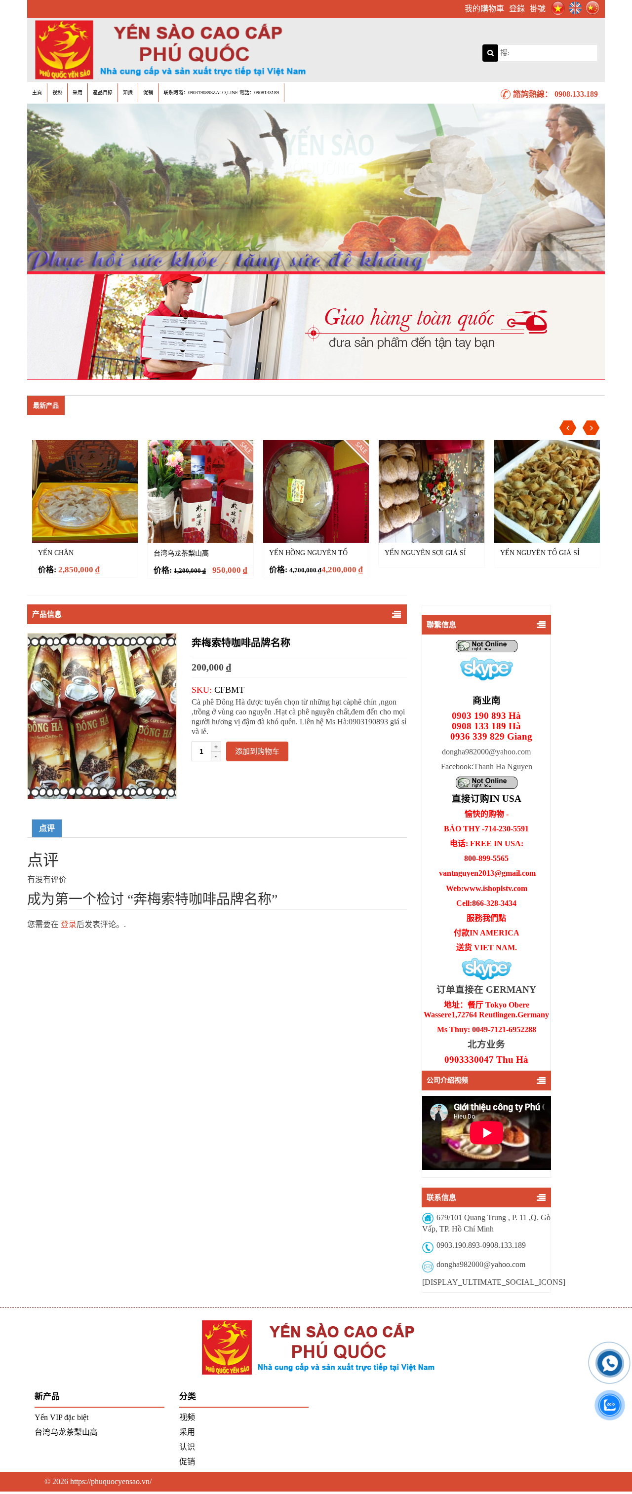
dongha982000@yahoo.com (486, 751)
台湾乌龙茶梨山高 (65, 553)
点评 (47, 828)
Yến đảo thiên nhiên (539, 553)
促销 (148, 92)
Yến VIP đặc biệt (61, 1417)
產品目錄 (103, 92)
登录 (69, 924)
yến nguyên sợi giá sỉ (310, 553)
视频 (57, 92)
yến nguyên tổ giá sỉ (424, 553)
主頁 (37, 92)
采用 (77, 92)
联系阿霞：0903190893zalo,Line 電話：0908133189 (221, 92)
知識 (128, 92)
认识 (187, 1447)
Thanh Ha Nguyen (503, 766)
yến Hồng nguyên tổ (193, 553)
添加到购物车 (257, 751)
